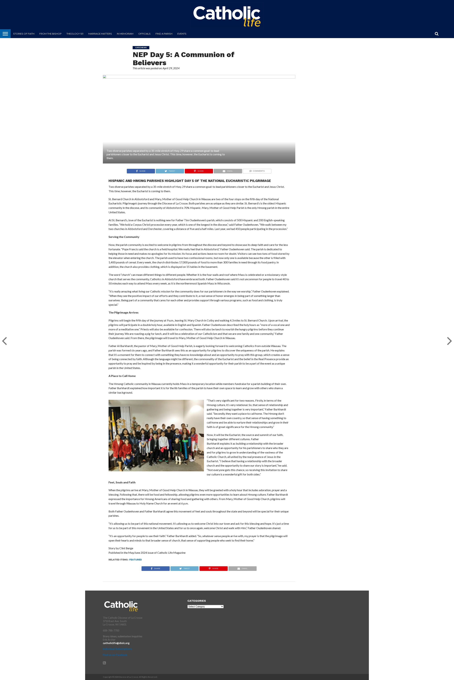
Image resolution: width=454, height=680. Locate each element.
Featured (135, 559)
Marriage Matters (100, 33)
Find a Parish (164, 33)
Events (181, 33)
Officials (144, 33)
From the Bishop (50, 33)
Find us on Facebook (115, 654)
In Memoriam (125, 33)
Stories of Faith (23, 33)
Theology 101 (75, 33)
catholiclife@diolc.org (116, 643)
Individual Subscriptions (117, 648)
